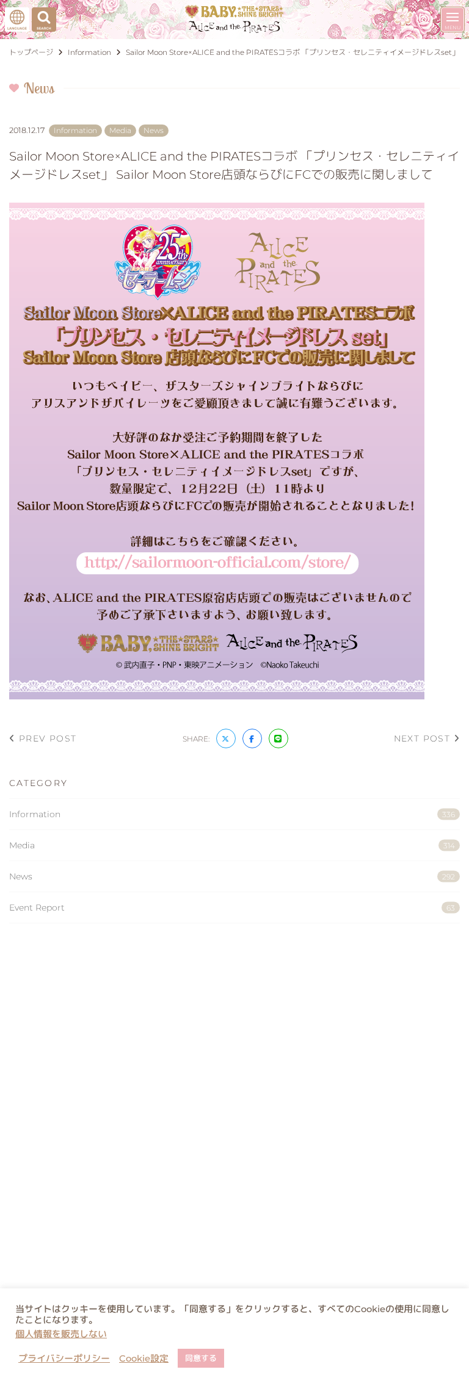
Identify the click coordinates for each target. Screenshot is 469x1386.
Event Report (232, 907)
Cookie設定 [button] (144, 1358)
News (232, 876)
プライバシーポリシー (64, 1358)
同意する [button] (201, 1358)
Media (232, 845)
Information (232, 814)
